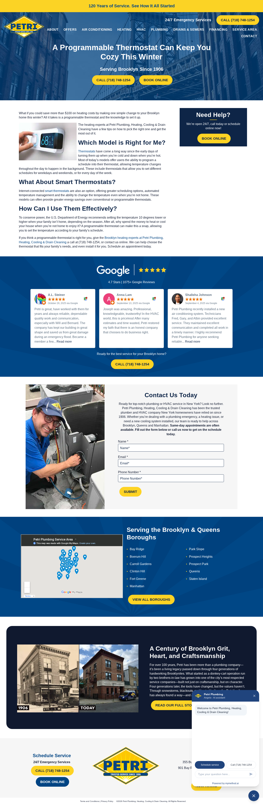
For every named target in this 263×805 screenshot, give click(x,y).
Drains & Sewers (188, 29)
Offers (70, 29)
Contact (249, 36)
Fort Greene (138, 578)
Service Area (244, 29)
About (53, 29)
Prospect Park (198, 564)
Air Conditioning (97, 29)
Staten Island (198, 578)
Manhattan (137, 586)
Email (123, 457)
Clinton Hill (137, 571)
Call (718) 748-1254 (238, 20)
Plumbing (159, 29)
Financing (218, 29)
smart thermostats (57, 191)
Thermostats (86, 151)
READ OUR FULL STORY (175, 705)
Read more (64, 341)
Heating (124, 29)
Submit (130, 492)
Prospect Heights (201, 556)
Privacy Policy (107, 801)
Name (123, 441)
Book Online (156, 80)
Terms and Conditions (89, 801)
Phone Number (129, 472)
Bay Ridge (137, 549)
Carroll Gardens (141, 564)
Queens (194, 571)
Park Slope (196, 549)
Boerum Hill (138, 556)
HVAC (141, 29)
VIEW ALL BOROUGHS (151, 599)
